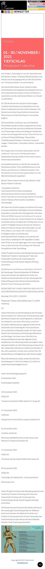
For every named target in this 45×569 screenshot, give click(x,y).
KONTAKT (34, 9)
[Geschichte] (5, 11)
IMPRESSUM (22, 563)
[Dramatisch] (8, 11)
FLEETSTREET (35, 1)
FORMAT (33, 6)
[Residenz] (11, 11)
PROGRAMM (36, 4)
